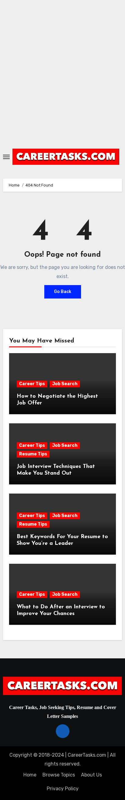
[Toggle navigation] (6, 157)
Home (29, 775)
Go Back (62, 291)
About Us (91, 775)
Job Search (64, 383)
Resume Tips (33, 454)
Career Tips (32, 383)
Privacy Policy (63, 788)
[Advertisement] (62, 72)
